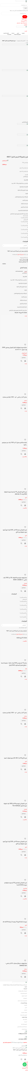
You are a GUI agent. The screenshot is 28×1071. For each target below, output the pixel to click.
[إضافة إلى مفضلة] (21, 1059)
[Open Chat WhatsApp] (25, 1064)
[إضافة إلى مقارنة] (25, 1059)
